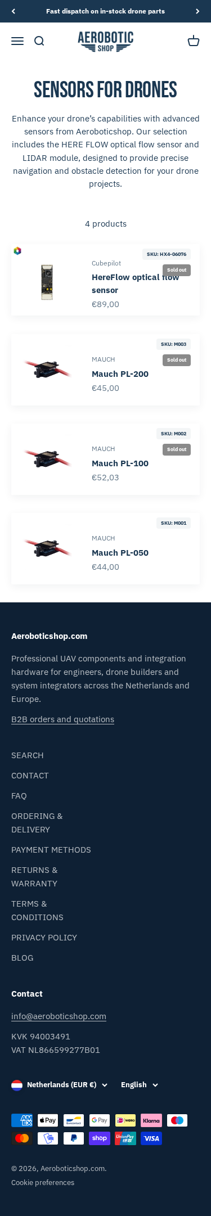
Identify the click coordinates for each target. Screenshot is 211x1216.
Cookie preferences (42, 1182)
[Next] (198, 11)
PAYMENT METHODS (51, 849)
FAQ (19, 795)
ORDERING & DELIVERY (36, 822)
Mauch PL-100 (120, 462)
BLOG (22, 957)
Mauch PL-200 (120, 373)
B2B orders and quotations (62, 719)
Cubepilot (106, 263)
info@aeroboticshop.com (58, 1016)
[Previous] (13, 11)
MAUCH (103, 359)
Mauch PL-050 (120, 552)
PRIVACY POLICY (44, 937)
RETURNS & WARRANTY (34, 876)
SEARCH (27, 755)
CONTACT (30, 775)
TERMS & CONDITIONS (37, 910)
